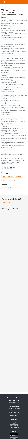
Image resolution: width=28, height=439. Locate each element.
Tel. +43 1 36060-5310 (14, 408)
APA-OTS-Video (14, 424)
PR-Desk (14, 422)
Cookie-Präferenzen (14, 427)
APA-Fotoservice (14, 425)
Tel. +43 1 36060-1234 (14, 412)
